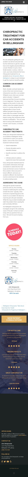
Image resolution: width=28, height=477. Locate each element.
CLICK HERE (21, 435)
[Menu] (14, 473)
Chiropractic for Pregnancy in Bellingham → (14, 310)
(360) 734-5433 (6, 1)
